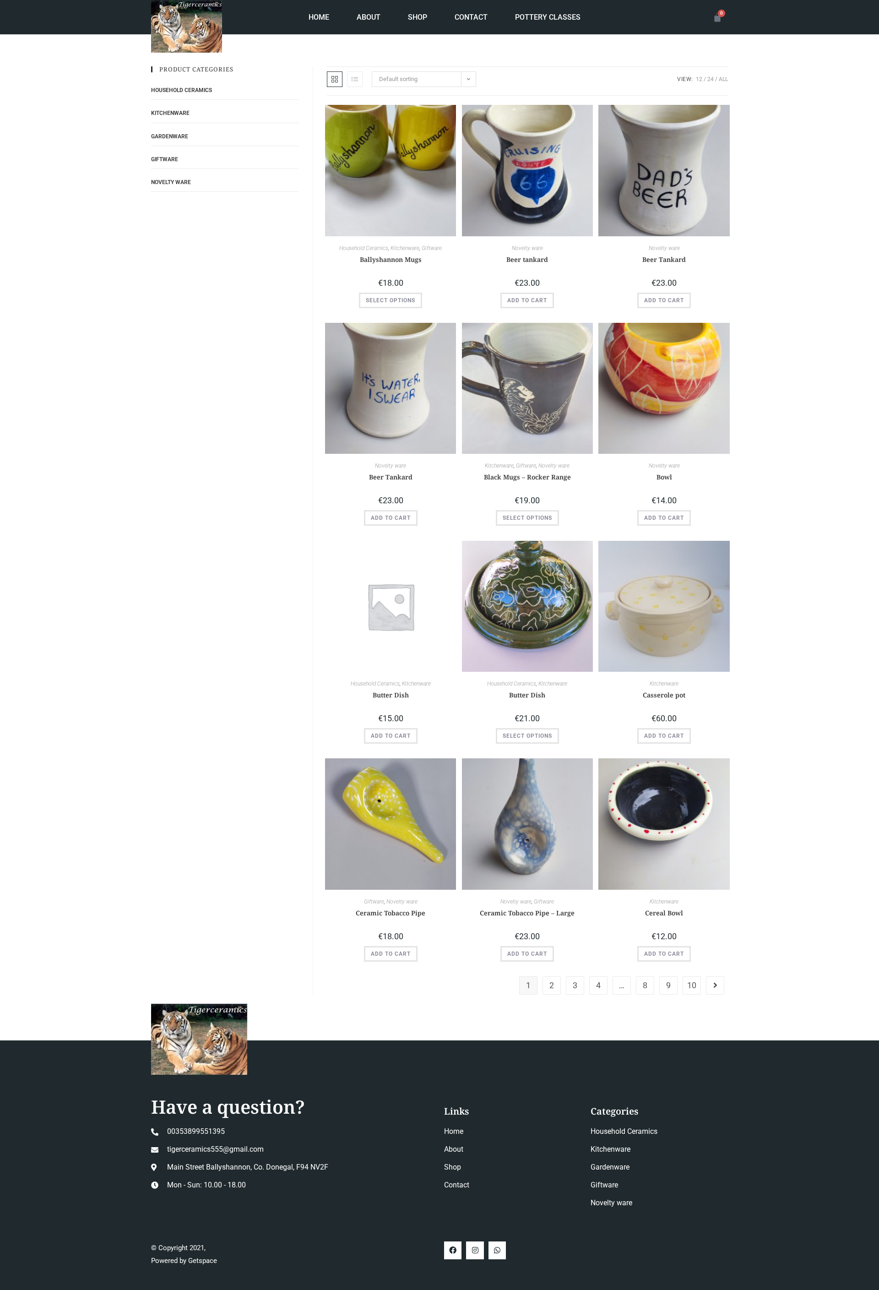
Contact (471, 17)
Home (319, 17)
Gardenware (169, 136)
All (723, 79)
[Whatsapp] (497, 1250)
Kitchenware (405, 248)
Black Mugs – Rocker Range (527, 477)
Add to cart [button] (527, 300)
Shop (417, 17)
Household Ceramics (363, 248)
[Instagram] (474, 1250)
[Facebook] (452, 1250)
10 (691, 985)
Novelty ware (527, 248)
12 (699, 79)
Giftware (432, 248)
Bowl (664, 477)
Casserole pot (664, 695)
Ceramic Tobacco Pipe (390, 913)
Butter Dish (391, 695)
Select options (390, 300)
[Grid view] (334, 79)
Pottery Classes (548, 17)
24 (710, 79)
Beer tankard (527, 259)
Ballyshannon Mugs (391, 259)
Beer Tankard (664, 259)
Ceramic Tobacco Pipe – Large (527, 913)
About (368, 17)
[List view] (355, 79)
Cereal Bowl (664, 913)
